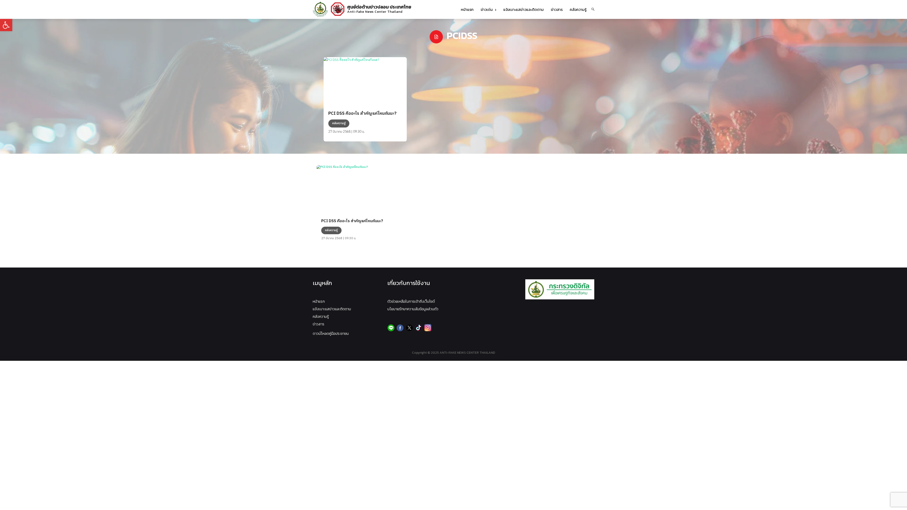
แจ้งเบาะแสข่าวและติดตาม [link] (332, 309)
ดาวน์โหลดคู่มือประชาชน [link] (331, 333)
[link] (6, 25)
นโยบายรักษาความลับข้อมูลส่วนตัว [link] (412, 309)
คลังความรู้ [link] (321, 316)
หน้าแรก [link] (319, 301)
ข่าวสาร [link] (318, 324)
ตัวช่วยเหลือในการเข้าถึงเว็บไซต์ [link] (411, 301)
